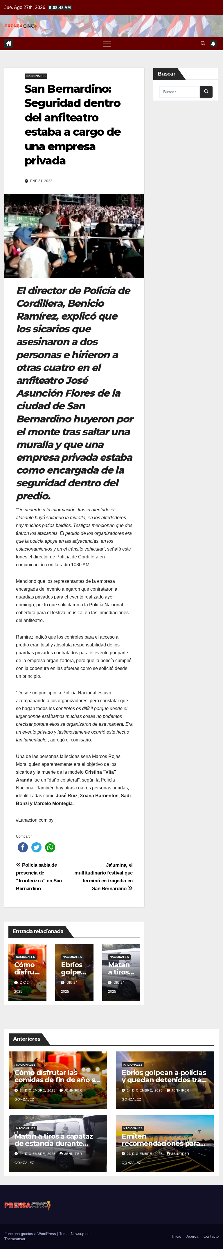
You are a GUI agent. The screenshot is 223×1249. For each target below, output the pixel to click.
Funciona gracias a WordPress (30, 1234)
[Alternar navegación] (107, 43)
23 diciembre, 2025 (145, 1153)
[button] (203, 43)
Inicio (176, 1236)
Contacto (211, 1236)
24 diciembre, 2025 (38, 1090)
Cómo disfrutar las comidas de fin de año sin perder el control (58, 1079)
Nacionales (36, 76)
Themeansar (14, 1239)
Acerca (192, 1236)
